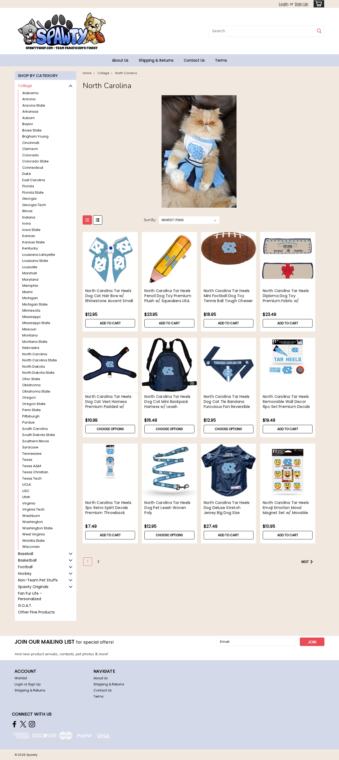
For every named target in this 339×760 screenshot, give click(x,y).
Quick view (110, 283)
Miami (27, 291)
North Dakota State (38, 372)
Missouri (29, 329)
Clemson (30, 148)
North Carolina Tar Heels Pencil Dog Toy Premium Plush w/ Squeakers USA (167, 295)
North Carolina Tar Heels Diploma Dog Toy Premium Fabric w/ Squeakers (286, 298)
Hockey (25, 573)
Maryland (30, 279)
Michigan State (35, 304)
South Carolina (35, 428)
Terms (221, 60)
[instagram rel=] (32, 724)
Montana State (34, 341)
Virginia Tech (33, 509)
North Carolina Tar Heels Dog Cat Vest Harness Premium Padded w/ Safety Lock (108, 404)
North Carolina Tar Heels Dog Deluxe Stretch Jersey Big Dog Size (227, 507)
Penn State (31, 409)
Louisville (29, 267)
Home (87, 73)
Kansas (28, 235)
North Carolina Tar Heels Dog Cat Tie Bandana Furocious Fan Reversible (227, 401)
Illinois (27, 210)
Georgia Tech (34, 204)
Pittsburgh (30, 416)
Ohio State (31, 378)
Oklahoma (31, 385)
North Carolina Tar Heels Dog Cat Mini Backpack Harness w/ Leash (167, 401)
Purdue (28, 422)
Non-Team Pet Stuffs (38, 580)
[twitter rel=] (23, 724)
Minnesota (31, 310)
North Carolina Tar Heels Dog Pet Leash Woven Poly (167, 507)
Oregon (29, 397)
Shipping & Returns (156, 60)
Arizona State (33, 105)
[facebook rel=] (14, 724)
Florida (28, 186)
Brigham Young (35, 136)
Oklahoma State (36, 391)
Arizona (28, 99)
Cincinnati (30, 142)
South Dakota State (38, 434)
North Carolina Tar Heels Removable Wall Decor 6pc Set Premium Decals (286, 401)
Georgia (29, 198)
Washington (32, 521)
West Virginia (33, 534)
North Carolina (34, 354)
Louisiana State (35, 260)
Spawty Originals (33, 586)
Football (25, 567)
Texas (27, 459)
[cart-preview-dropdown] (317, 3)
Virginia (28, 503)
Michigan (30, 298)
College (25, 85)
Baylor (27, 123)
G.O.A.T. (25, 605)
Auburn (28, 117)
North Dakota (33, 366)
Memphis (30, 285)
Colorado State (35, 161)
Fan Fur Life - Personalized (30, 596)
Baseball (25, 553)
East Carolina (33, 180)
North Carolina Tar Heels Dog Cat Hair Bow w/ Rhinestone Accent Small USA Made (109, 298)
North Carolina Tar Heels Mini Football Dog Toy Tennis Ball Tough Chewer (228, 295)
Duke (26, 173)
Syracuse (30, 447)
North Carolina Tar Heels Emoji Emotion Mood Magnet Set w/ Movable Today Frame (286, 510)
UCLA (26, 484)
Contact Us (194, 60)
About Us (120, 60)
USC (25, 490)
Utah (26, 496)
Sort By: (150, 220)
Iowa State (31, 229)
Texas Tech (32, 478)
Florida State (33, 192)
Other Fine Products (36, 612)
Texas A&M (31, 465)
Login (283, 4)
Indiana (28, 217)
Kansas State (33, 242)
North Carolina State (39, 360)
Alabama (30, 92)
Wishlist (21, 678)
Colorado (30, 155)
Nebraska (30, 347)
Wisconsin (31, 546)
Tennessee (32, 453)
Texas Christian (35, 472)
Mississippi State (36, 322)
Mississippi (31, 316)
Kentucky (30, 248)
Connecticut (32, 167)
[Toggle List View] (97, 220)
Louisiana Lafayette (38, 254)
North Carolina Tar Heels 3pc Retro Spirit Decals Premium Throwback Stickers (108, 510)
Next (305, 561)
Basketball (27, 560)
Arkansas (30, 111)
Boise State (32, 130)
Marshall (29, 273)
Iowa (26, 223)
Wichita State (33, 540)
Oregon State (34, 403)
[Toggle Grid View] (87, 220)
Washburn (31, 515)
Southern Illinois (35, 441)
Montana (30, 335)
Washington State (37, 528)
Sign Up (301, 4)
